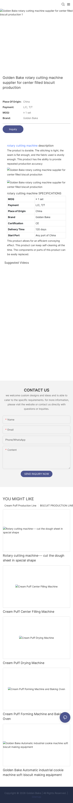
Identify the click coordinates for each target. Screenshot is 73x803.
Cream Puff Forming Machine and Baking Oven (33, 716)
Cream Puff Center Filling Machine (28, 611)
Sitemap (36, 796)
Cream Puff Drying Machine (23, 663)
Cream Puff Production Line (20, 505)
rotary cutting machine (22, 145)
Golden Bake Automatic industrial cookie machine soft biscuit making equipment (33, 772)
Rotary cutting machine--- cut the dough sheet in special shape (33, 558)
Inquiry (13, 129)
